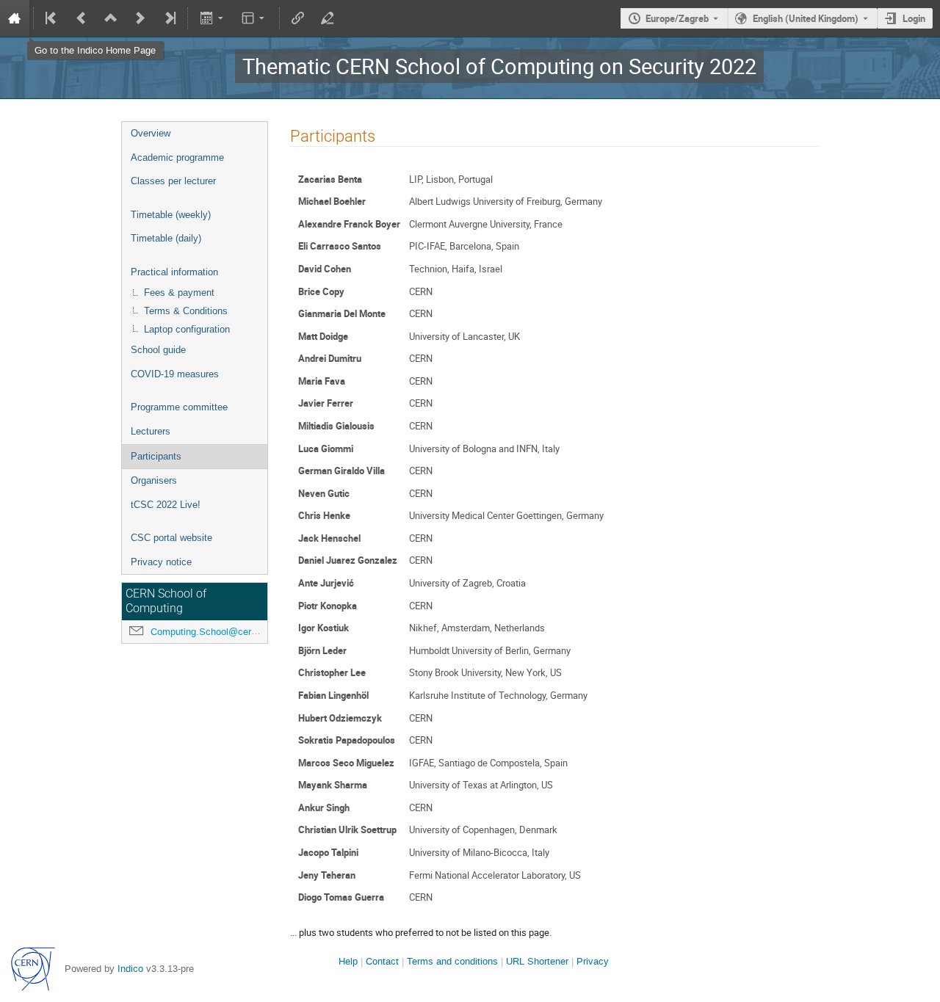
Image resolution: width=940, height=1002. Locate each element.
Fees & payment (179, 292)
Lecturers (150, 431)
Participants (156, 456)
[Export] (213, 18)
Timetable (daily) (166, 238)
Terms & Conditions (186, 310)
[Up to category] (111, 18)
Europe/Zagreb (677, 18)
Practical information (174, 271)
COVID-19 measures (175, 374)
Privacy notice (161, 561)
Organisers (154, 480)
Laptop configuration (187, 329)
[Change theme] (254, 18)
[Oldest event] (52, 18)
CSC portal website (171, 537)
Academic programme (177, 157)
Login (914, 18)
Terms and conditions (452, 961)
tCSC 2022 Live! (165, 504)
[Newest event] (169, 18)
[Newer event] (140, 18)
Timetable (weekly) (171, 214)
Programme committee (179, 407)
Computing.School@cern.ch (210, 631)
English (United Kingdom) (805, 18)
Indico (130, 968)
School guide (158, 349)
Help (348, 961)
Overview (150, 133)
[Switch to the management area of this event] (327, 18)
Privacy (592, 961)
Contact (382, 961)
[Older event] (81, 18)
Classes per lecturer (173, 180)
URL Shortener (537, 961)
